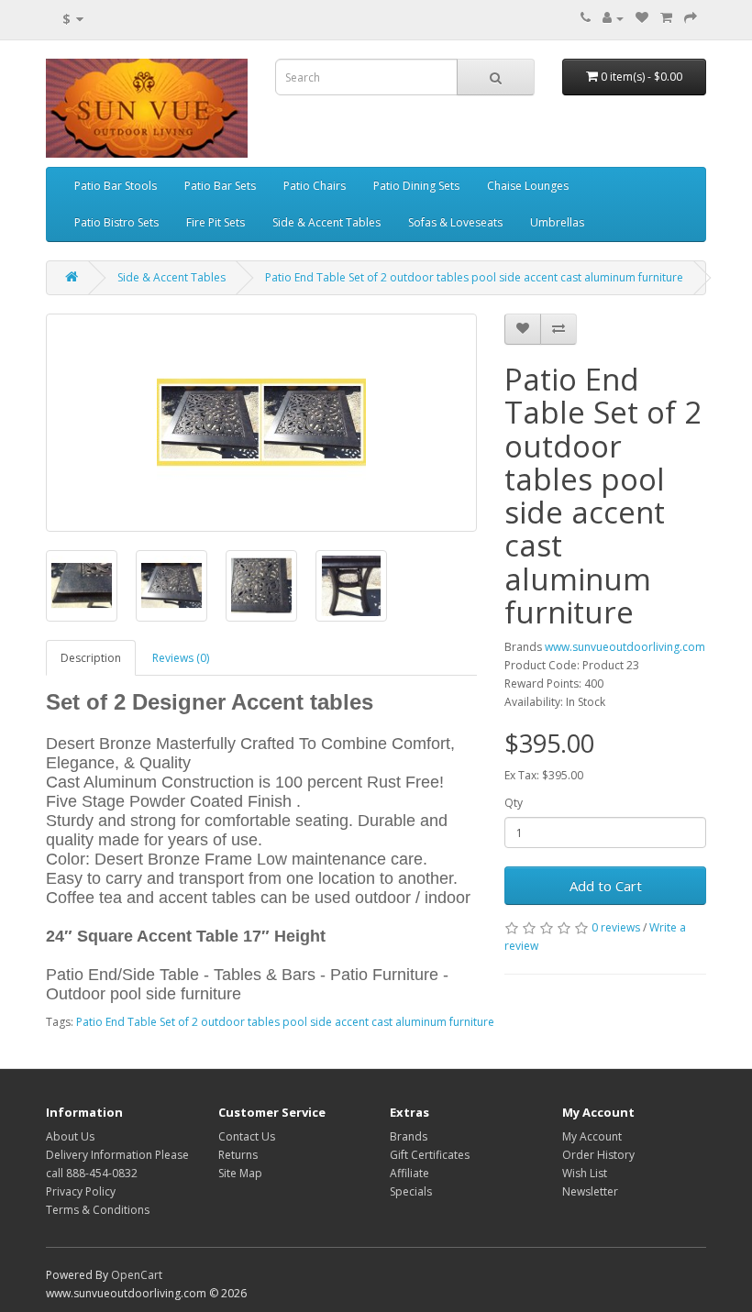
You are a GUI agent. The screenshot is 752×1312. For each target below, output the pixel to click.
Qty (513, 802)
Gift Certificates (430, 1155)
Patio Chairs (314, 185)
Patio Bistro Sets (116, 222)
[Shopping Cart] (666, 18)
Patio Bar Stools (115, 185)
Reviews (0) (180, 658)
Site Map (240, 1173)
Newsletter (590, 1191)
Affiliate (409, 1173)
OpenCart (136, 1275)
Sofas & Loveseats (455, 222)
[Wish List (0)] (642, 18)
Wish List (584, 1173)
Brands (408, 1136)
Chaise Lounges (528, 185)
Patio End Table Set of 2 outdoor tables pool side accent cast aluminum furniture (474, 277)
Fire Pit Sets (215, 222)
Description (91, 658)
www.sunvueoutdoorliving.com (625, 647)
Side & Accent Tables (326, 222)
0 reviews (616, 927)
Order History (598, 1155)
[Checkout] (690, 18)
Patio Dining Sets (416, 185)
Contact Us (246, 1136)
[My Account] (613, 18)
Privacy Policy (81, 1191)
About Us (70, 1136)
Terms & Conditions (97, 1210)
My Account (592, 1136)
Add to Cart (606, 886)
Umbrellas (557, 222)
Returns (238, 1155)
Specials (411, 1191)
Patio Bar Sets (220, 185)
